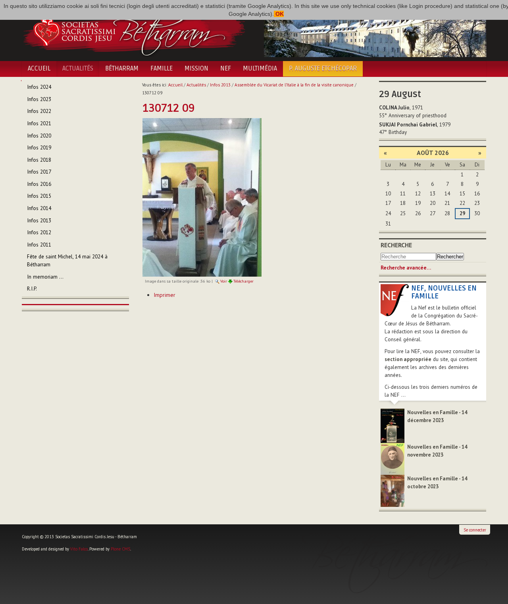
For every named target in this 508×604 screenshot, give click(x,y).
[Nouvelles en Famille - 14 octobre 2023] (392, 490)
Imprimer (164, 294)
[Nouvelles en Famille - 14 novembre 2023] (392, 458)
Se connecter (475, 530)
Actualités (77, 69)
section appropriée (408, 359)
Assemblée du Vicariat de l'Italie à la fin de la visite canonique (294, 85)
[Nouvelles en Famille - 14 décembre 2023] (392, 425)
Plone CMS (120, 549)
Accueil (39, 69)
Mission (196, 69)
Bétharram (122, 69)
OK (279, 14)
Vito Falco (79, 549)
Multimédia (260, 69)
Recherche (396, 245)
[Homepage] (134, 30)
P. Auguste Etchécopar (323, 69)
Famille (161, 69)
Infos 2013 (220, 85)
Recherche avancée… (406, 267)
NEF (225, 69)
